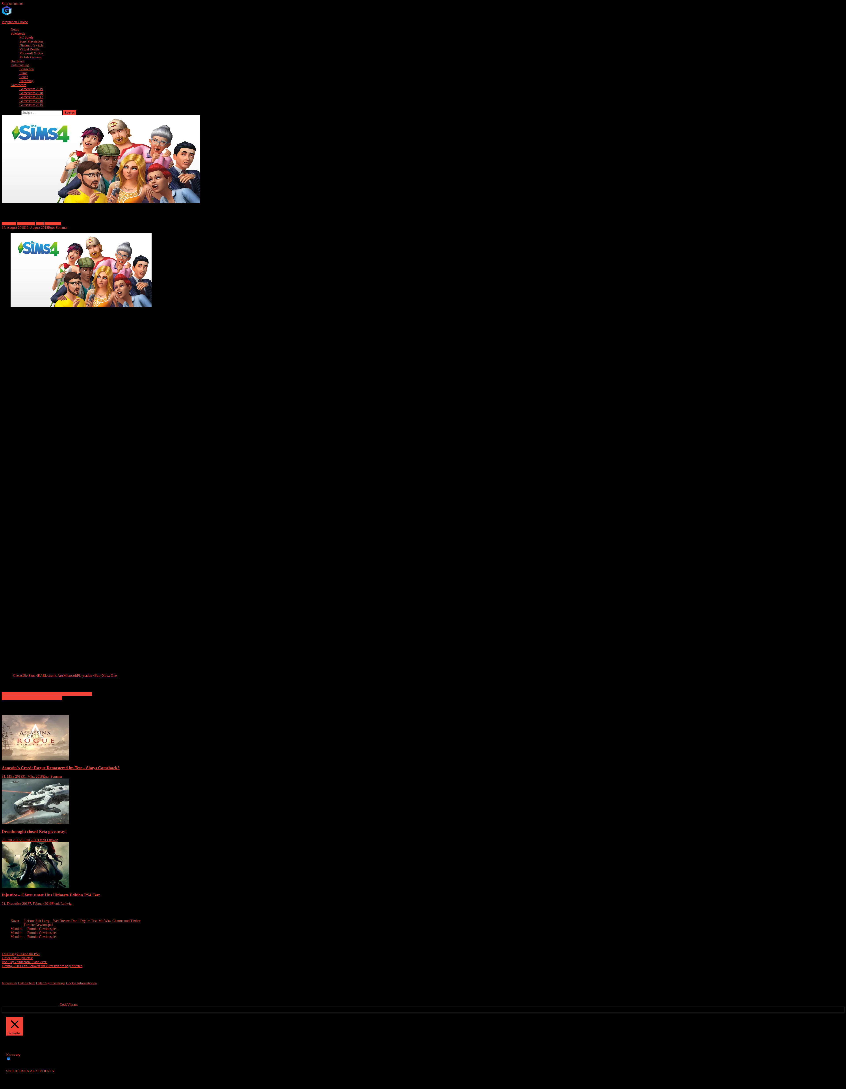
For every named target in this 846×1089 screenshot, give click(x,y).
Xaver (15, 921)
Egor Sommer (57, 227)
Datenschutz (26, 983)
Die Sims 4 (30, 675)
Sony (98, 675)
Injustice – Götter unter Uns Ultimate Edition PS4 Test (51, 895)
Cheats (17, 675)
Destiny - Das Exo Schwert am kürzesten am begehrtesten (42, 966)
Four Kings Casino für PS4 (21, 954)
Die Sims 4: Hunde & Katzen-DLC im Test (32, 698)
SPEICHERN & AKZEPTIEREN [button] (30, 1071)
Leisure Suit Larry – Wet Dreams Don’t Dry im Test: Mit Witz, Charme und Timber (82, 921)
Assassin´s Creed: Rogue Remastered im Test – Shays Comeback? (61, 768)
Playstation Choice (15, 22)
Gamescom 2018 (31, 93)
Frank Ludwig (48, 840)
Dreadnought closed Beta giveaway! (34, 831)
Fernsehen (26, 69)
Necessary (18, 1059)
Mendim (16, 929)
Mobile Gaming (30, 57)
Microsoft (70, 675)
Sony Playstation (31, 41)
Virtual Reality (29, 49)
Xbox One (109, 675)
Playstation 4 (26, 223)
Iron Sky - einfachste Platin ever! (24, 962)
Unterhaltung (20, 65)
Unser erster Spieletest (17, 958)
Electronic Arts (53, 675)
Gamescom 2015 (31, 105)
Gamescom (18, 85)
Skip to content (12, 4)
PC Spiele (26, 37)
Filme (23, 73)
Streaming (26, 81)
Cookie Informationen (81, 983)
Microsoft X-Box (31, 53)
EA (40, 675)
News (15, 29)
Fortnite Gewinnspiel (38, 925)
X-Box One (53, 223)
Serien (23, 77)
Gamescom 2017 (31, 97)
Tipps (40, 223)
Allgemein (9, 223)
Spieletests (18, 33)
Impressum (9, 983)
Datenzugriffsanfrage (50, 983)
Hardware (17, 61)
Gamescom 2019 (31, 89)
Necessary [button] (13, 1055)
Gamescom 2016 (31, 101)
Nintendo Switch (31, 45)
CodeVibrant (69, 1004)
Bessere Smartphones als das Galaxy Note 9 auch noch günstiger (47, 694)
